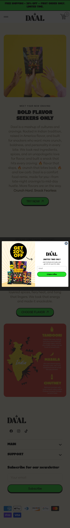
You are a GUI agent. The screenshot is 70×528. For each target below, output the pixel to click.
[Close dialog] (66, 243)
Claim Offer (51, 274)
